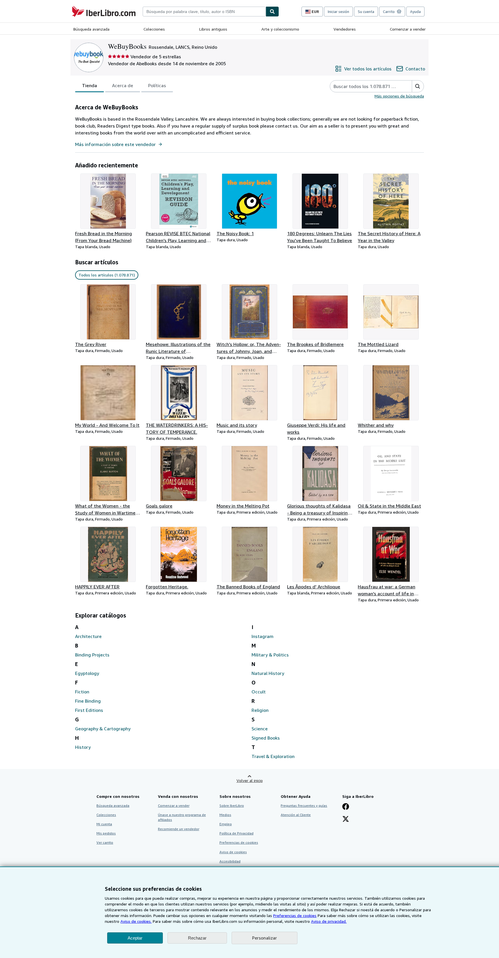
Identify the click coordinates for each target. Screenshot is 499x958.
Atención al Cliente (296, 815)
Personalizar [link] (264, 937)
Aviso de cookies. (136, 921)
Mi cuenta (104, 824)
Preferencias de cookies (294, 915)
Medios (225, 815)
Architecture (88, 636)
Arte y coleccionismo (280, 29)
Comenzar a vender (408, 29)
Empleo (225, 824)
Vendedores (345, 29)
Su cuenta (366, 11)
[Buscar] (272, 11)
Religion (260, 710)
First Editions (89, 710)
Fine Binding (88, 701)
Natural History (268, 673)
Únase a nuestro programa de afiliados (182, 817)
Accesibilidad (230, 861)
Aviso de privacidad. (329, 921)
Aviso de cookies (233, 852)
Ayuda (415, 11)
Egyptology (87, 673)
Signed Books (266, 738)
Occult (259, 692)
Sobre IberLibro (231, 805)
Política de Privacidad (236, 833)
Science (260, 728)
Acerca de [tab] (122, 85)
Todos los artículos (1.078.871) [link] (107, 274)
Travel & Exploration (273, 756)
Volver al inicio (250, 780)
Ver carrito (104, 842)
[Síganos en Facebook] (345, 807)
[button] (418, 86)
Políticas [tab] (157, 85)
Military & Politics (270, 655)
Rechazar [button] (197, 937)
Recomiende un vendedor (178, 829)
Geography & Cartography (103, 728)
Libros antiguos (213, 29)
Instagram (262, 636)
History (83, 747)
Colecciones (154, 29)
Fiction (82, 692)
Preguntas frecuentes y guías (304, 805)
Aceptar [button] (135, 937)
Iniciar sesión (338, 11)
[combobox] (204, 11)
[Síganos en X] (345, 819)
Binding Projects (92, 655)
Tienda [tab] (89, 85)
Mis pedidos (106, 833)
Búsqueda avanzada (91, 29)
